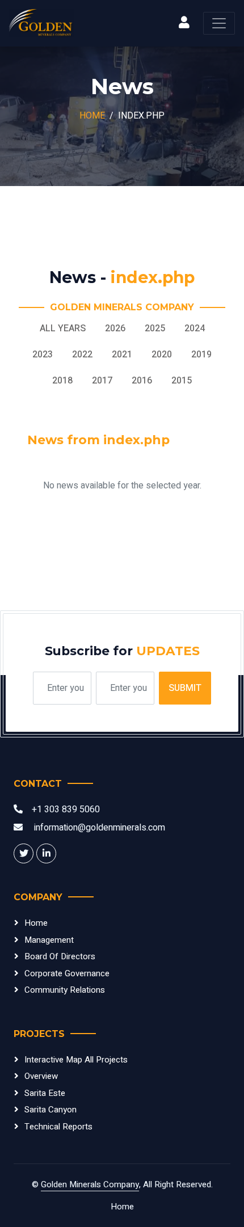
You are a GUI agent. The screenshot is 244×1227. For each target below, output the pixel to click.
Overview (41, 1076)
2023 (42, 354)
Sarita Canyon (50, 1109)
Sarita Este (44, 1093)
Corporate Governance (67, 973)
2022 (82, 354)
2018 (62, 380)
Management (49, 940)
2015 (181, 380)
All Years (63, 328)
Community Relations (64, 990)
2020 (162, 354)
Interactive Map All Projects (76, 1059)
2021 (122, 354)
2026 (115, 328)
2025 (155, 328)
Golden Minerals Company (90, 1184)
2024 (194, 328)
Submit (185, 688)
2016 (142, 380)
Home (92, 116)
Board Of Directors (59, 956)
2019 (201, 354)
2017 (102, 380)
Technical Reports (58, 1126)
